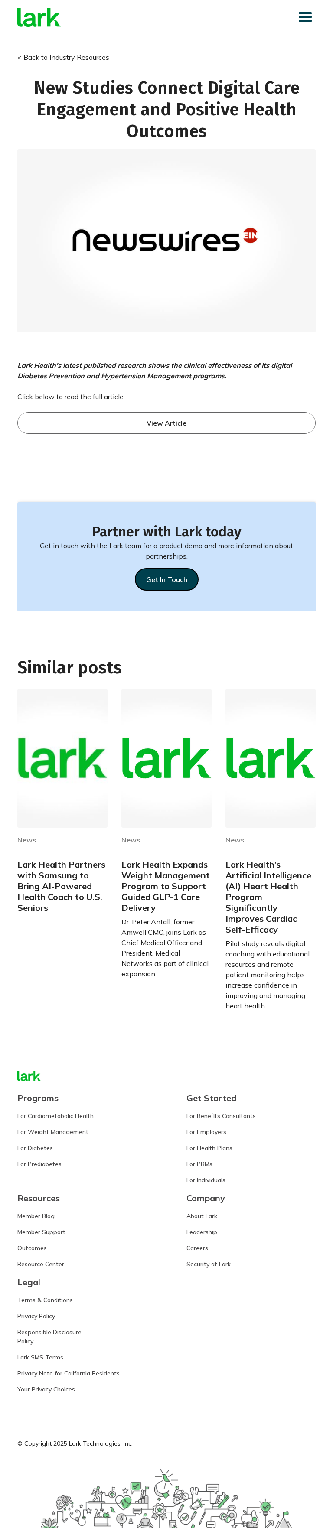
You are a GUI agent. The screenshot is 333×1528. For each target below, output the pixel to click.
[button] (305, 17)
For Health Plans (209, 1148)
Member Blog (36, 1216)
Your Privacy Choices (46, 1389)
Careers (197, 1248)
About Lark (201, 1216)
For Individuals (205, 1180)
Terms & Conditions (45, 1300)
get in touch (166, 579)
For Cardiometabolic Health (55, 1116)
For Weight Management (52, 1132)
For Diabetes (35, 1148)
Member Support (41, 1232)
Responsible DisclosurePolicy (49, 1336)
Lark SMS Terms (40, 1357)
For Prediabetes (39, 1164)
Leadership (201, 1232)
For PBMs (199, 1164)
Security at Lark (208, 1264)
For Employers (206, 1132)
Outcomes (32, 1248)
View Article (166, 423)
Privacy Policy (36, 1316)
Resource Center (40, 1264)
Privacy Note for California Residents (68, 1373)
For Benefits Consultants (221, 1116)
